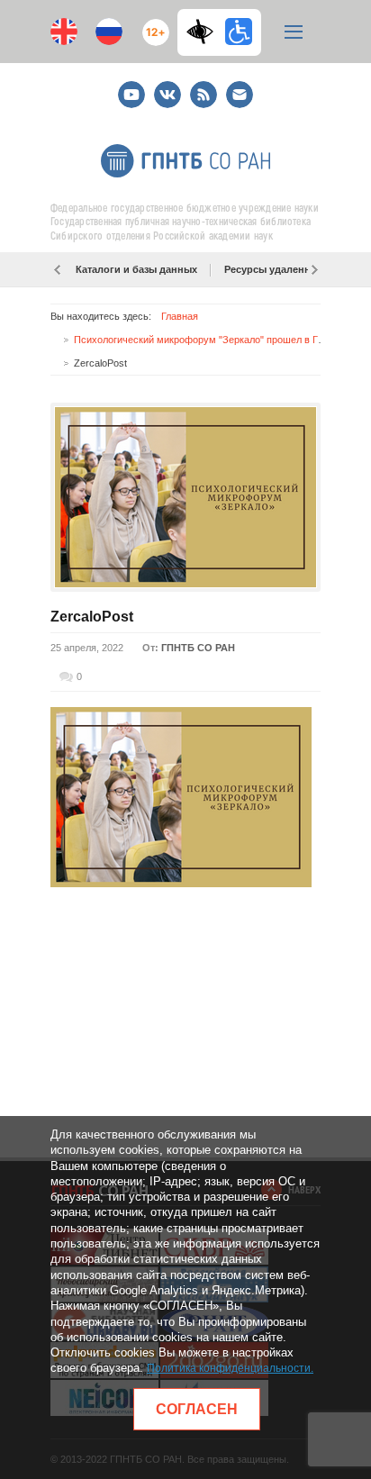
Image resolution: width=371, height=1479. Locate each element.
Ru (108, 31)
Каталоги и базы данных (136, 269)
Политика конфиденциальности (229, 1368)
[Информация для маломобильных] (238, 31)
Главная (179, 316)
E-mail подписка (239, 94)
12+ (151, 25)
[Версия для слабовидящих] (204, 31)
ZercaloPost (91, 616)
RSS (201, 87)
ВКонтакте (167, 87)
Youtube (131, 87)
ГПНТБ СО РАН (198, 647)
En (63, 31)
